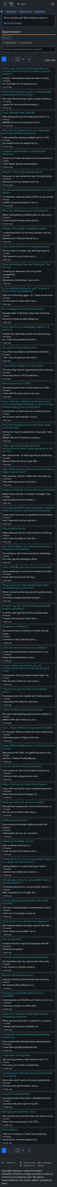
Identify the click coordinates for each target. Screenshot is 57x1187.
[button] (30, 59)
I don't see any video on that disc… (20, 538)
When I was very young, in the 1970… (21, 1121)
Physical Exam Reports (16, 1094)
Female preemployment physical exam (26, 957)
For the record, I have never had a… (20, 300)
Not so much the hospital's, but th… (20, 416)
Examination (40, 11)
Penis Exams (10, 1130)
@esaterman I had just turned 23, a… (21, 238)
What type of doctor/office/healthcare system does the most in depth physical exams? (27, 71)
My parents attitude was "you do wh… (22, 280)
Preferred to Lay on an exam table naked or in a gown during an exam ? (29, 860)
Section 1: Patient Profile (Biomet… (20, 758)
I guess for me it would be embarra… (21, 104)
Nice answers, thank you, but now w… (21, 681)
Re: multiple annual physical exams (24, 309)
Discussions (11, 11)
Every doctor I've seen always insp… (20, 1139)
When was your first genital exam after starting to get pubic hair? (26, 586)
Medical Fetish (25, 11)
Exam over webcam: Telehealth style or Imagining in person (26, 1015)
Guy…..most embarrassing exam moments (28, 727)
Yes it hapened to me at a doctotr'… (20, 520)
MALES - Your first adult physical (22, 172)
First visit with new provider (19, 112)
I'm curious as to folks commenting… (21, 1065)
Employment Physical (15, 626)
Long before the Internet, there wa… (21, 701)
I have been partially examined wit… (20, 1047)
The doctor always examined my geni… (22, 597)
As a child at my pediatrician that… (20, 339)
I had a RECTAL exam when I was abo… (22, 393)
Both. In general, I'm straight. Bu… (20, 892)
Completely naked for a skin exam (23, 365)
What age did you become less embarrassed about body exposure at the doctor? (28, 448)
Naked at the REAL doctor (18, 841)
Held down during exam (17, 1055)
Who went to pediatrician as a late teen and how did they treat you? (26, 132)
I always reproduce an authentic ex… (21, 1026)
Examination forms (14, 528)
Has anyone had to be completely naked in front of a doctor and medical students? (28, 509)
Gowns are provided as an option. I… (21, 871)
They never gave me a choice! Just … (20, 481)
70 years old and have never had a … (21, 618)
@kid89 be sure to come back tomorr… (22, 122)
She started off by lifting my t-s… (19, 985)
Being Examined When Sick (19, 1112)
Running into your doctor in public (23, 802)
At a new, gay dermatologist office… (20, 559)
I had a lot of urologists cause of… (20, 913)
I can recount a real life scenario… (19, 967)
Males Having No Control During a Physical (29, 490)
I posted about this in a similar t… (19, 499)
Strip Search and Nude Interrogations (26, 921)
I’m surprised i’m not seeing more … (21, 83)
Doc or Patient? (12, 939)
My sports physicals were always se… (21, 318)
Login (22, 3)
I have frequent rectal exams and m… (21, 220)
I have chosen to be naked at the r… (20, 851)
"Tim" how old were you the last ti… (20, 357)
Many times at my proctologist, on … (21, 794)
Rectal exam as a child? (17, 383)
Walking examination (15, 820)
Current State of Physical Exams (22, 766)
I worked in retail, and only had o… (20, 639)
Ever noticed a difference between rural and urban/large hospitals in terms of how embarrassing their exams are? (28, 404)
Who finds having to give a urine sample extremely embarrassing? (27, 93)
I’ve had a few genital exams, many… (21, 1085)
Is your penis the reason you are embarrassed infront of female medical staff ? (26, 668)
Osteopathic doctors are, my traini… (21, 833)
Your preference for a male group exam (26, 246)
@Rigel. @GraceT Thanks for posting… (22, 437)
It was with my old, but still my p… (19, 577)
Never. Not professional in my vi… (19, 657)
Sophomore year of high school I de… (21, 737)
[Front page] (1, 11)
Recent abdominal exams (18, 975)
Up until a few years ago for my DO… (21, 1103)
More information (13, 23)
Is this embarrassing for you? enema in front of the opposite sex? (26, 289)
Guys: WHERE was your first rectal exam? (27, 567)
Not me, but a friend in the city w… (20, 812)
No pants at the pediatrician (20, 347)
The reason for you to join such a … (20, 256)
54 (23, 59)
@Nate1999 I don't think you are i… (20, 719)
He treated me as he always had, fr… (21, 143)
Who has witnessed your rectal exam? (25, 210)
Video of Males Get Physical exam (23, 709)
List (7, 37)
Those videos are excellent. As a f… (20, 931)
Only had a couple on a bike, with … (20, 1005)
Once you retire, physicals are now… (21, 776)
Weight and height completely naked (25, 228)
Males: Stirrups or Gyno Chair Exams (25, 784)
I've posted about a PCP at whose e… (21, 375)
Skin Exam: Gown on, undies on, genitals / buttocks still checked (27, 548)
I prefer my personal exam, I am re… (21, 202)
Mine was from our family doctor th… (21, 181)
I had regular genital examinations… (21, 163)
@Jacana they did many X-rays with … (21, 461)
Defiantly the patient (13, 949)
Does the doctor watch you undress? (25, 647)
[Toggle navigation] (5, 4)
